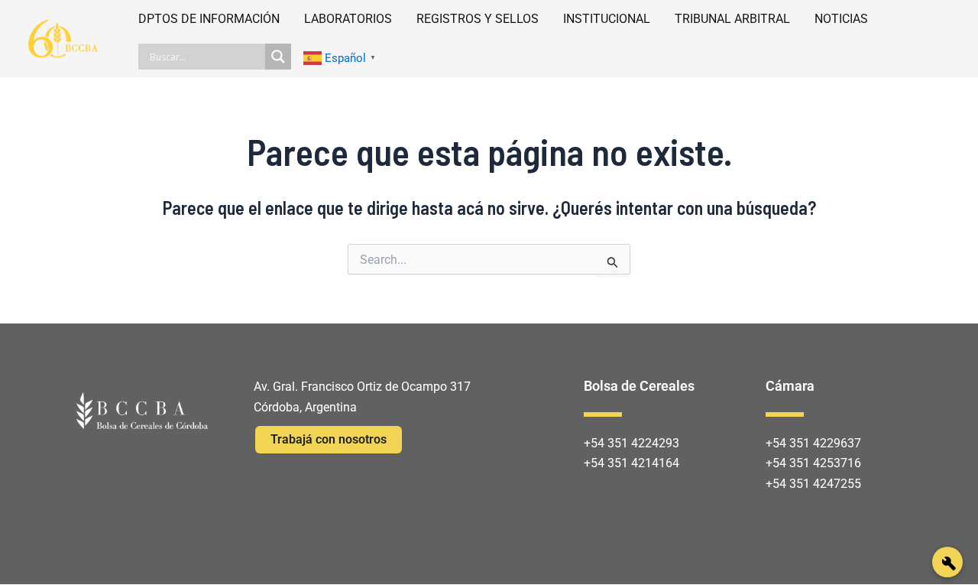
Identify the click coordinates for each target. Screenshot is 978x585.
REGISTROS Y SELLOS (477, 18)
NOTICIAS (841, 18)
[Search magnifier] (278, 57)
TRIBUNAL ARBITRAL (732, 18)
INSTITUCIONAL (606, 18)
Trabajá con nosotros (328, 439)
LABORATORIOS (348, 18)
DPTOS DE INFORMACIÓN (209, 18)
